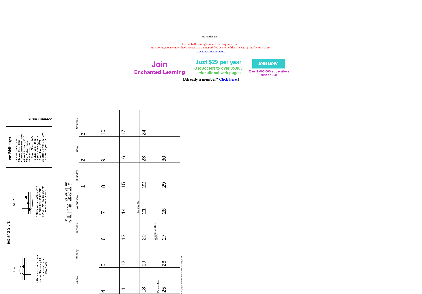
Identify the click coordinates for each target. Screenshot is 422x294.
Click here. (228, 79)
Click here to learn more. (211, 51)
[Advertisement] (211, 18)
